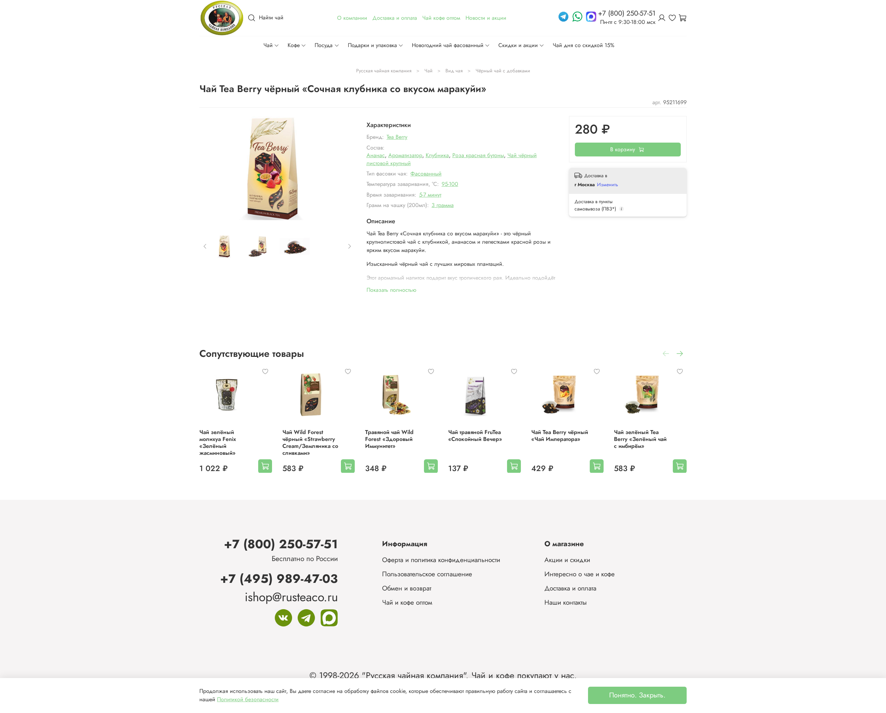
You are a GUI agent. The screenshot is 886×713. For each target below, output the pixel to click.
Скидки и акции (518, 45)
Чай (268, 45)
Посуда (324, 45)
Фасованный (426, 174)
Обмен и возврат (406, 588)
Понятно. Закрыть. (637, 695)
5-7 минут (430, 195)
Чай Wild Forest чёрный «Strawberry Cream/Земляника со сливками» (310, 442)
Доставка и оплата (570, 588)
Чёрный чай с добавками (503, 70)
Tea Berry (397, 137)
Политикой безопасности (248, 699)
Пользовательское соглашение (427, 574)
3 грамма (443, 205)
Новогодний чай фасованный (447, 45)
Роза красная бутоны (478, 155)
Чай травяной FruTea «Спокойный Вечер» (475, 435)
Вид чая (454, 70)
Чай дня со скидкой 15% (583, 45)
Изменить (607, 184)
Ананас (376, 155)
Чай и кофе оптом (407, 602)
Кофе (294, 45)
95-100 (450, 184)
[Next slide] (344, 168)
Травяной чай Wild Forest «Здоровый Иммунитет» (389, 439)
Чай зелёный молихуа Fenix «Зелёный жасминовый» (217, 442)
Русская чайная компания (384, 70)
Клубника (437, 155)
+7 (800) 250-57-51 (281, 544)
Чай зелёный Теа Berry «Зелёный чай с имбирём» (640, 439)
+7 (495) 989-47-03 (279, 578)
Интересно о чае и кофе (579, 574)
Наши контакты (565, 602)
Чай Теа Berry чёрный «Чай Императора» (559, 435)
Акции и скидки (567, 560)
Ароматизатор (405, 155)
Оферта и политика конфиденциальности (441, 560)
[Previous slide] (210, 168)
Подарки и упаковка (372, 45)
